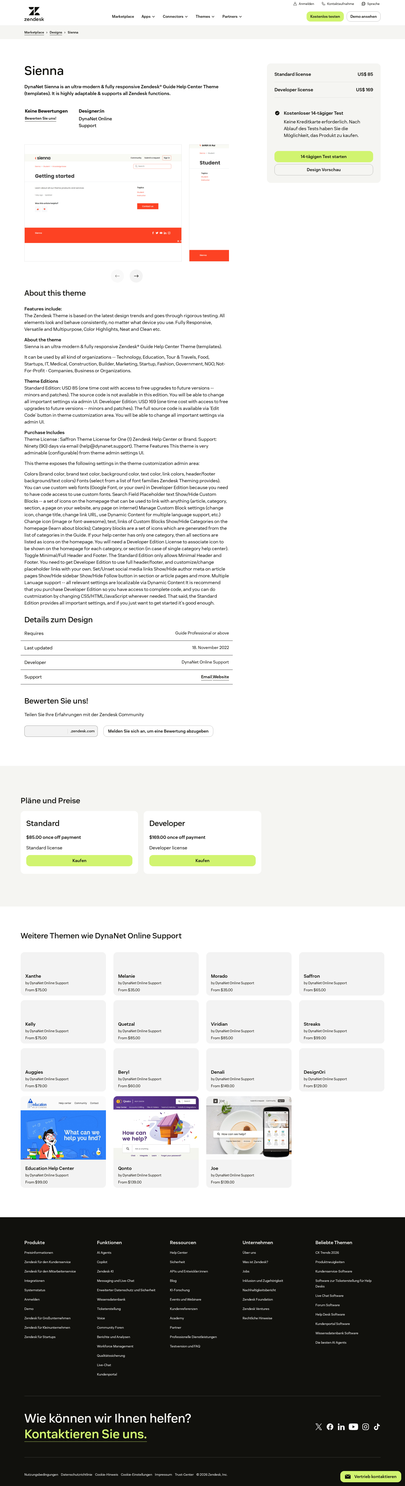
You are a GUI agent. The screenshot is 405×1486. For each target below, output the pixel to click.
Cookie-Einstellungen (136, 1474)
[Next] (136, 276)
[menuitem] (371, 3)
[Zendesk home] (36, 14)
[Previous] (117, 276)
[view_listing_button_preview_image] (103, 203)
